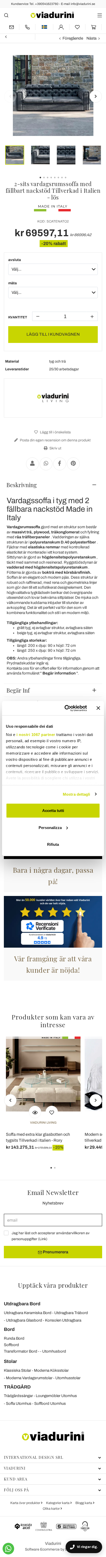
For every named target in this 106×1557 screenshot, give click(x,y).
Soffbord (11, 1345)
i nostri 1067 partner (35, 734)
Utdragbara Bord (22, 1303)
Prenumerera (55, 1252)
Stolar (10, 1361)
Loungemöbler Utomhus (56, 1396)
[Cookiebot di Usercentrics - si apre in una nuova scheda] (65, 708)
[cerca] (6, 15)
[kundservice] (27, 27)
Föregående (73, 38)
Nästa (91, 38)
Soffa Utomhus (18, 1403)
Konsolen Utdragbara (63, 1320)
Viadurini (14, 1468)
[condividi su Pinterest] (73, 463)
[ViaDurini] (52, 15)
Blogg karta (84, 1503)
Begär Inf (18, 690)
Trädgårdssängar (18, 1396)
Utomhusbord (54, 1351)
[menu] (99, 15)
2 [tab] (59, 1171)
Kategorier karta (58, 1503)
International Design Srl (33, 1457)
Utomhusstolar (68, 1378)
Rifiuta (53, 844)
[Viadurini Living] (53, 398)
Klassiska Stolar (17, 1370)
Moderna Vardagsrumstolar (29, 1378)
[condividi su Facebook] (59, 463)
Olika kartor (51, 1508)
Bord (9, 1329)
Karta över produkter (25, 1503)
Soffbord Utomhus (50, 1403)
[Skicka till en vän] (32, 463)
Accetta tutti (53, 810)
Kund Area (15, 1479)
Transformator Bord (20, 1351)
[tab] (53, 484)
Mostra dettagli (76, 794)
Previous (10, 96)
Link (42, 1239)
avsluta (14, 260)
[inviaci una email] (11, 27)
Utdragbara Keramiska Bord (27, 1313)
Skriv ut (55, 448)
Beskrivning (21, 485)
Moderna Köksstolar (51, 1370)
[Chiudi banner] (98, 708)
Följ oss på (16, 1489)
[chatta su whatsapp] (8, 1548)
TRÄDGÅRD (17, 1387)
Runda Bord (14, 1338)
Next (96, 96)
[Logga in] (61, 27)
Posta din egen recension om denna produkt (55, 440)
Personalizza (50, 827)
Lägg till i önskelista (55, 432)
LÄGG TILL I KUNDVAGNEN (53, 334)
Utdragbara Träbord (71, 1313)
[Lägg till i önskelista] (52, 1112)
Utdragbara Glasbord (24, 1320)
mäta (12, 283)
